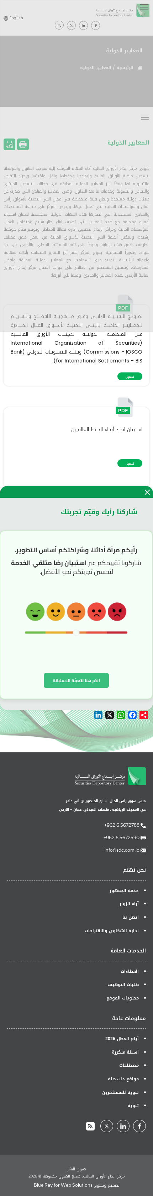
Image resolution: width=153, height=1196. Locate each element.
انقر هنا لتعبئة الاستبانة (76, 680)
